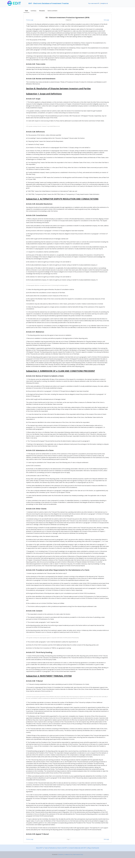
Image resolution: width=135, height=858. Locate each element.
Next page (106, 20)
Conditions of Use (68, 854)
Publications (52, 848)
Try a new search (93, 3)
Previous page (29, 20)
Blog (89, 848)
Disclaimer (61, 854)
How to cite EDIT (62, 848)
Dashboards (95, 848)
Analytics (103, 3)
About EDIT (39, 848)
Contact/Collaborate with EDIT (77, 848)
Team (46, 848)
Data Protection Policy (78, 854)
